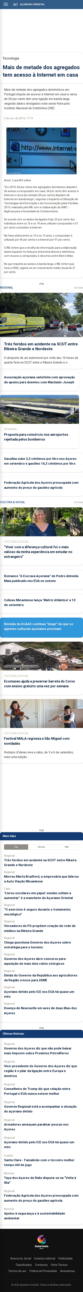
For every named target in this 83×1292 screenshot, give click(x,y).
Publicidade (65, 1258)
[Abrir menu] (6, 4)
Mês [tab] (67, 847)
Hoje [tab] (16, 847)
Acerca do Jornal (20, 1258)
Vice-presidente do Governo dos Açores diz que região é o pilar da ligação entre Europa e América (40, 1071)
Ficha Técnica (59, 1264)
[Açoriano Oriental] (41, 1249)
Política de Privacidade (43, 1271)
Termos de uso (17, 1271)
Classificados (24, 1264)
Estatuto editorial (44, 1258)
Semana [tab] (41, 847)
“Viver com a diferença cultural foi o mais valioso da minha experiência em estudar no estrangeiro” (38, 552)
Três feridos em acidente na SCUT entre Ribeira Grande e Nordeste (41, 346)
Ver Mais (78, 288)
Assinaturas (67, 1271)
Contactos (41, 1264)
